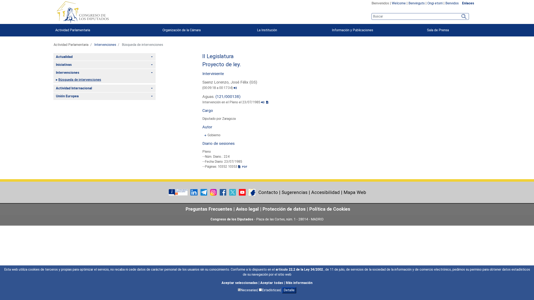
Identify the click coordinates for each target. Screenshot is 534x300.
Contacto (268, 192)
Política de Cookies (329, 209)
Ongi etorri (435, 3)
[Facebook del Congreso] (223, 192)
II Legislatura (218, 56)
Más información (299, 283)
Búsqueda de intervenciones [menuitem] (79, 80)
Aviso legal (248, 209)
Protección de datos (284, 209)
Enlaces (468, 3)
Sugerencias (294, 192)
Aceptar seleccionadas (240, 283)
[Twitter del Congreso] (233, 192)
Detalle (289, 290)
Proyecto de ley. (221, 64)
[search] (420, 16)
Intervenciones (105, 45)
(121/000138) (228, 96)
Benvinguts (416, 3)
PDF (244, 166)
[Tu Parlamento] (178, 192)
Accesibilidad (325, 192)
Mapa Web (355, 192)
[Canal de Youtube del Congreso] (243, 192)
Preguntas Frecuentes (209, 209)
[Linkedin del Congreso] (194, 192)
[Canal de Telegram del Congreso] (204, 192)
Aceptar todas (272, 283)
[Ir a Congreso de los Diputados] (83, 12)
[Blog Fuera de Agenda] (252, 192)
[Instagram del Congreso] (214, 192)
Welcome (399, 3)
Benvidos (452, 3)
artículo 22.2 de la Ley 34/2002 (300, 269)
